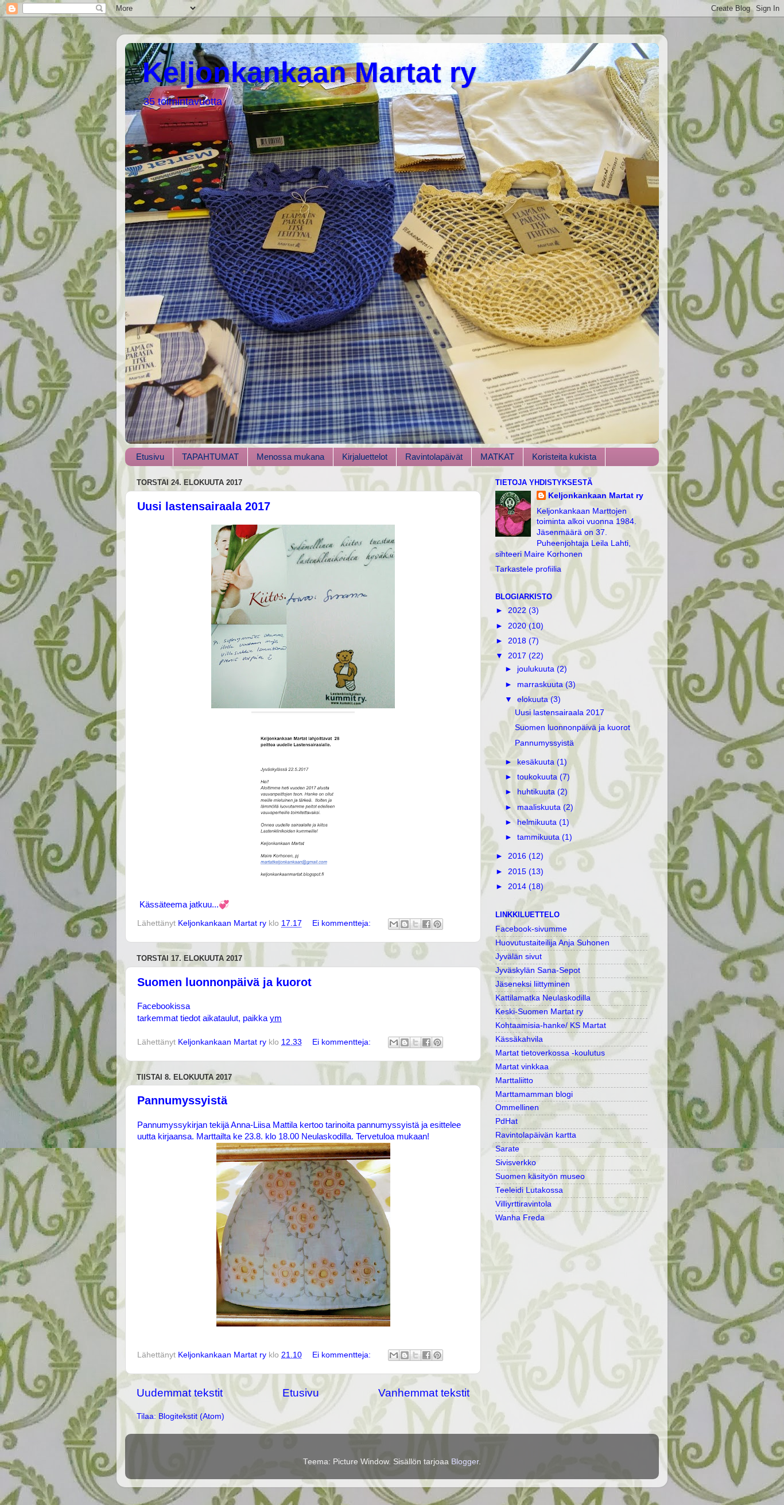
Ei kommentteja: (342, 923)
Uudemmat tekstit (180, 1393)
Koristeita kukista (564, 456)
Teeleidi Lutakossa (529, 1190)
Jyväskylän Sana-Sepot (537, 970)
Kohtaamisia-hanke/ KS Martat (550, 1025)
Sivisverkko (515, 1162)
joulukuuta (537, 669)
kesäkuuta (537, 762)
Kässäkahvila (519, 1039)
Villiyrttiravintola (523, 1204)
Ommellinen (517, 1107)
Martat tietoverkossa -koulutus (550, 1053)
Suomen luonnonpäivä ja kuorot (224, 982)
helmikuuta (538, 822)
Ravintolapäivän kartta (535, 1135)
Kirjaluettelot (364, 456)
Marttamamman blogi (534, 1094)
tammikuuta (539, 837)
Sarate (507, 1149)
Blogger (465, 1461)
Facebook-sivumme (531, 929)
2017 (518, 655)
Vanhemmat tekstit (423, 1393)
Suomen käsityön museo (540, 1176)
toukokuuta (538, 777)
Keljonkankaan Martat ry (309, 72)
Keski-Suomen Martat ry (539, 1011)
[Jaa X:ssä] (415, 924)
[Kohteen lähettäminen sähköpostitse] (393, 924)
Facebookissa (163, 1006)
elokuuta (533, 699)
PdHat (506, 1121)
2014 (518, 886)
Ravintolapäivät (434, 456)
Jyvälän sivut (518, 956)
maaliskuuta (540, 807)
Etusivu (150, 456)
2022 (518, 610)
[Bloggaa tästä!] (404, 924)
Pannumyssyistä (182, 1100)
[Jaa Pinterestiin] (437, 924)
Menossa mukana (290, 456)
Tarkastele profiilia (528, 569)
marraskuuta (541, 684)
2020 (518, 626)
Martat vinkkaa (522, 1066)
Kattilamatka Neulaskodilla (543, 998)
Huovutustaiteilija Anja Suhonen (552, 942)
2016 (518, 856)
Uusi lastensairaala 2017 (203, 506)
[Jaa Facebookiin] (426, 924)
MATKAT (497, 456)
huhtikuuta (537, 792)
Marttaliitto (514, 1080)
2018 (518, 641)
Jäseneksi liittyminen (532, 984)
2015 (518, 871)
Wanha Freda (520, 1217)
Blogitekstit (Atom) (191, 1416)
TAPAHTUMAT (210, 456)
